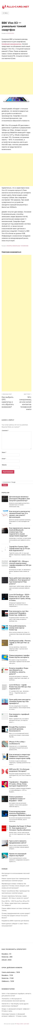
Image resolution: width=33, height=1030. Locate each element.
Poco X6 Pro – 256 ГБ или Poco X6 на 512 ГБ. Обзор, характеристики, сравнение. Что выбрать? (15, 903)
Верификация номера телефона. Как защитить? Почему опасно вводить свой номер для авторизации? (15, 886)
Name (4, 452)
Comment (5, 430)
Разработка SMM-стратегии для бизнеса (15, 920)
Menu (6, 13)
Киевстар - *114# (7, 978)
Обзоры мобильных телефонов (17, 245)
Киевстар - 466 (7, 957)
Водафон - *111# (7, 975)
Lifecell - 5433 (6, 960)
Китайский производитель (11, 44)
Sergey (4, 1009)
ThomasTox (5, 998)
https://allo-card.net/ (22, 1023)
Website (4, 465)
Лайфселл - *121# (8, 981)
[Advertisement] (16, 78)
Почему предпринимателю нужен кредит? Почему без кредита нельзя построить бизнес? (16, 915)
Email (4, 458)
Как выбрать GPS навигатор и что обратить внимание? (8, 401)
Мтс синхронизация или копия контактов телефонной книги (25, 402)
